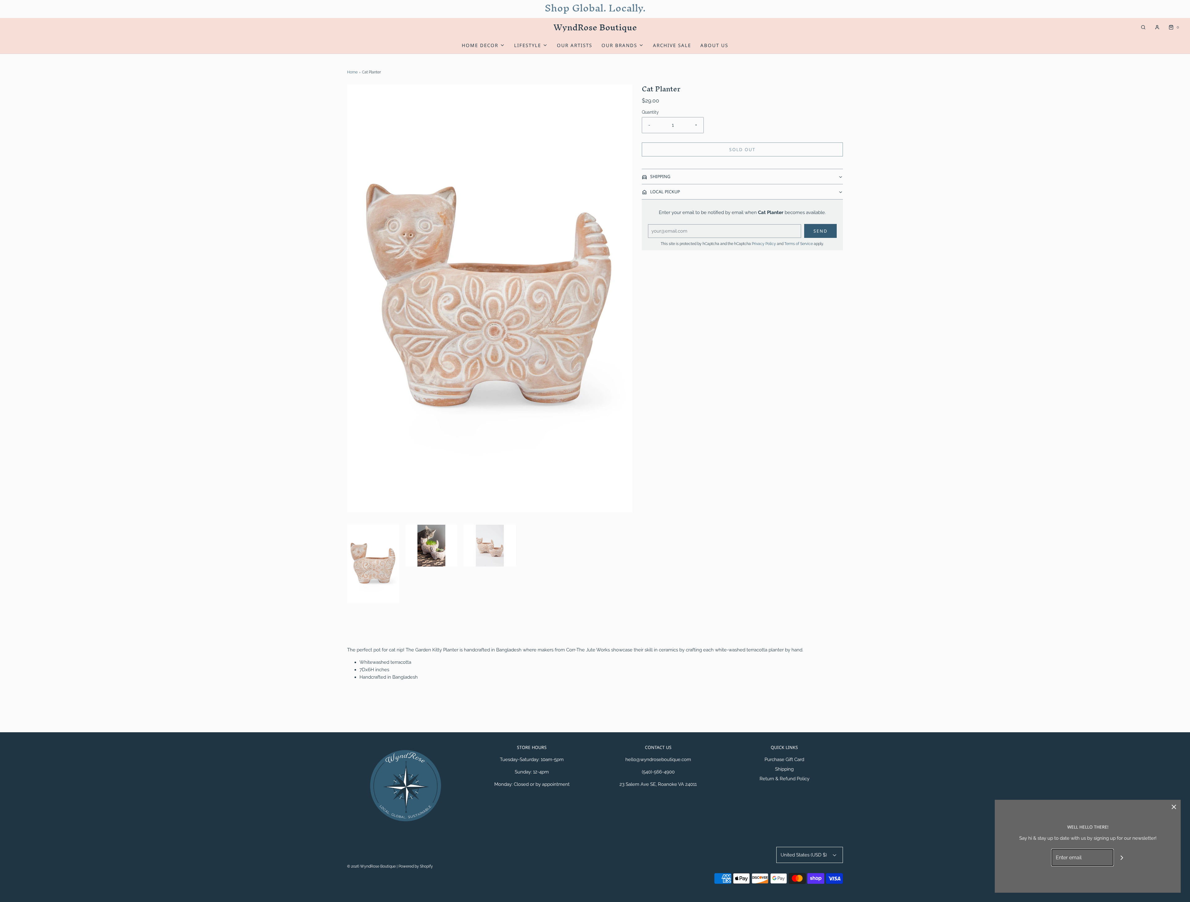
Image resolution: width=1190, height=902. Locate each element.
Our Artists (574, 45)
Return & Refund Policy (784, 779)
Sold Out (742, 149)
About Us (714, 45)
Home (352, 72)
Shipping (784, 769)
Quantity (650, 112)
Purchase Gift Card (784, 759)
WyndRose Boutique (595, 27)
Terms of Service (798, 244)
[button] (373, 564)
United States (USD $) (804, 855)
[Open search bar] (1143, 27)
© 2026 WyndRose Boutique (372, 866)
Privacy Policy (764, 244)
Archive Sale (672, 45)
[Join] (1121, 857)
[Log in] (1157, 27)
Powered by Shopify (416, 866)
